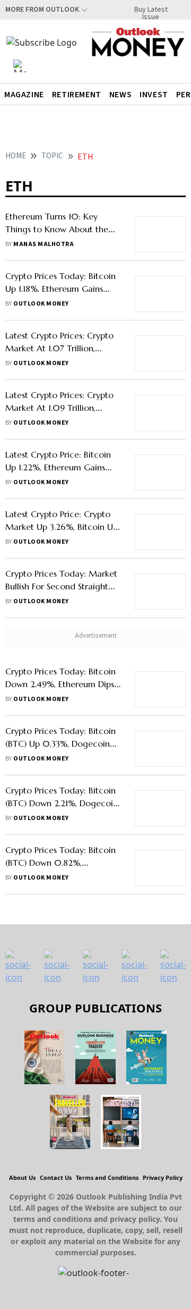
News (120, 94)
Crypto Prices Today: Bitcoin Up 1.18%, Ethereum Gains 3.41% (60, 289)
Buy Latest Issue (151, 9)
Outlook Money (40, 303)
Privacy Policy (163, 1177)
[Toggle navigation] (19, 66)
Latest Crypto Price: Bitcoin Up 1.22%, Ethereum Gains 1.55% (58, 467)
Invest (154, 94)
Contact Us (56, 1177)
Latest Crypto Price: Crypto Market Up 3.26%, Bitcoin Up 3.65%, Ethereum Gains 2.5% (61, 527)
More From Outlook (42, 9)
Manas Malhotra (43, 244)
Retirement (76, 94)
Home (15, 156)
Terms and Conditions (107, 1177)
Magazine (24, 94)
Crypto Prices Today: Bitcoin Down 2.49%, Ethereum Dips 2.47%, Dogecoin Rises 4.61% (61, 684)
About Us (22, 1177)
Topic (52, 156)
